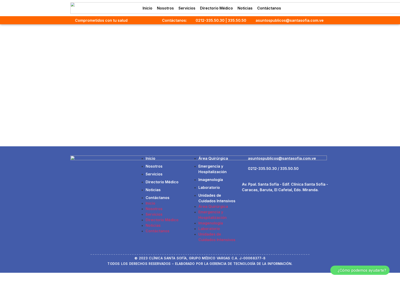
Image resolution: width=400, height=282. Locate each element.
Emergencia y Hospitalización (212, 169)
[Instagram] (296, 8)
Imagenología (210, 179)
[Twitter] (315, 8)
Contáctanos (269, 8)
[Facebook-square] (306, 8)
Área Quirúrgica (213, 158)
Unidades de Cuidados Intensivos (216, 198)
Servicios (186, 8)
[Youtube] (325, 8)
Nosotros (165, 8)
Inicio (147, 8)
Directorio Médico (216, 8)
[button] (360, 270)
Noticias (245, 8)
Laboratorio (209, 187)
